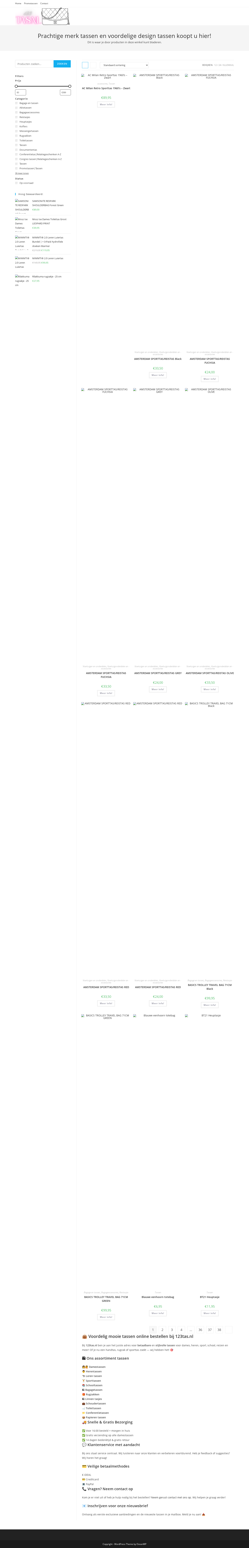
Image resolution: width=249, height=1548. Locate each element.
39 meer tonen (22, 173)
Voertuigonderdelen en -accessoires (167, 353)
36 (200, 1330)
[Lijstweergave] (93, 65)
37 (210, 1330)
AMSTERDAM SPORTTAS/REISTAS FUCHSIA (210, 360)
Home (18, 3)
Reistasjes (227, 980)
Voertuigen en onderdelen (146, 352)
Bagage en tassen (196, 980)
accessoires (102, 83)
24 (220, 65)
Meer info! (106, 104)
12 (215, 65)
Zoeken (62, 63)
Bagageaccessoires (213, 980)
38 (219, 1330)
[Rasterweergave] (85, 65)
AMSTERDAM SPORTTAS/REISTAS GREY (158, 673)
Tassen (112, 83)
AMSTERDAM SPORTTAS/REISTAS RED (106, 987)
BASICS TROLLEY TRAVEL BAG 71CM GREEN (106, 1299)
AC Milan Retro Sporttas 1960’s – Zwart (106, 88)
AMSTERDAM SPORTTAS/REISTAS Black (158, 359)
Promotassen (31, 3)
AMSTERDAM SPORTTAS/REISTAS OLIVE (210, 673)
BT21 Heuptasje (209, 1297)
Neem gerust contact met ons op (171, 1497)
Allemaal (228, 65)
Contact (44, 3)
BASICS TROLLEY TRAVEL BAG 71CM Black (210, 986)
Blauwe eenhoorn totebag (158, 1297)
